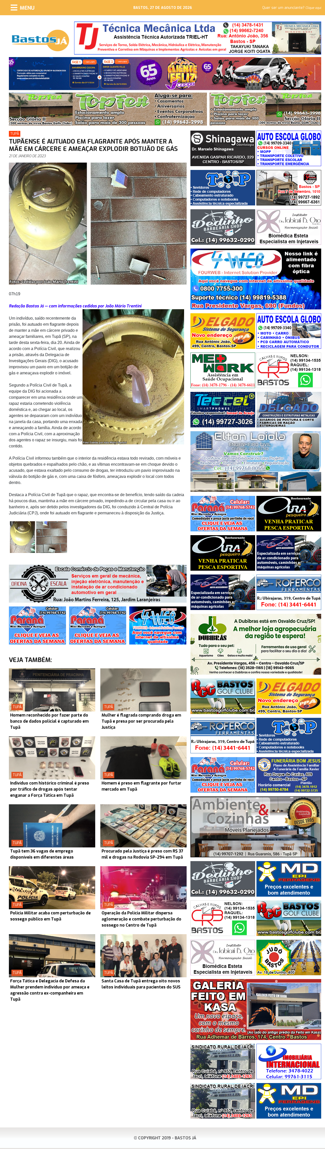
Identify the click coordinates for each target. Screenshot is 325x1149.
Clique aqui (313, 8)
